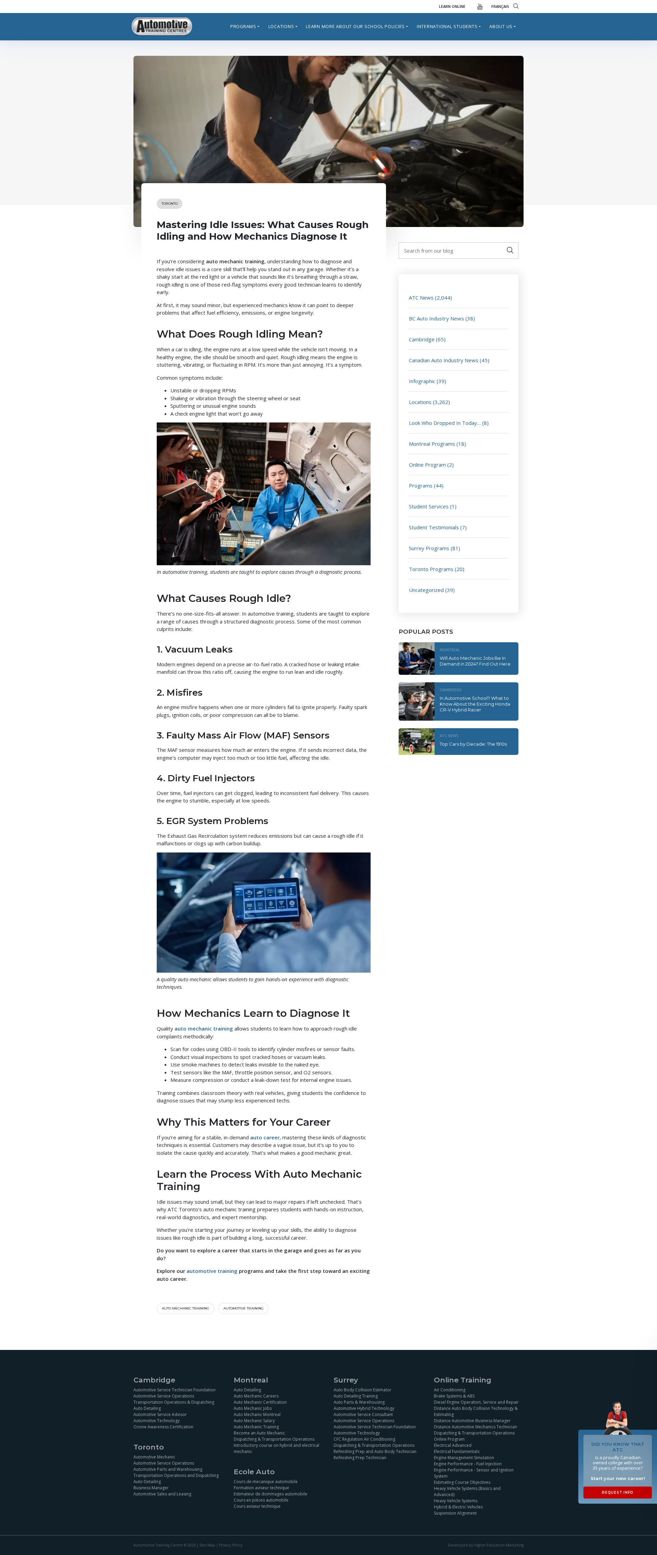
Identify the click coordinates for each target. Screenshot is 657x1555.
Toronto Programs (431, 569)
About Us (501, 26)
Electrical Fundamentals (456, 1451)
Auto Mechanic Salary (254, 1421)
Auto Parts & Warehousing (359, 1402)
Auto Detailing (147, 1408)
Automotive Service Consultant (363, 1414)
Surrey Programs (429, 548)
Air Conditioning (449, 1390)
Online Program (427, 464)
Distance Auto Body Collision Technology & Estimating (476, 1411)
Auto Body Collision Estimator (362, 1390)
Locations (281, 26)
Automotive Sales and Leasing (162, 1494)
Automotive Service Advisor (160, 1414)
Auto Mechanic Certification (260, 1402)
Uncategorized (426, 589)
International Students (447, 26)
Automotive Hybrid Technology (364, 1408)
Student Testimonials (434, 527)
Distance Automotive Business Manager (472, 1421)
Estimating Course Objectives (462, 1482)
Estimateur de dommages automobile (270, 1494)
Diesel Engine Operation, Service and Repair (476, 1402)
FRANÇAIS (500, 6)
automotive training (243, 1308)
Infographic (422, 381)
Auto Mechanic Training (256, 1427)
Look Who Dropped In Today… (445, 422)
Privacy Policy (230, 1545)
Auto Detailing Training (356, 1396)
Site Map (207, 1545)
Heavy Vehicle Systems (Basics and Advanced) (467, 1491)
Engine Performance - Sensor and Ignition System (474, 1473)
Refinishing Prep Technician (360, 1458)
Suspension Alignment (455, 1513)
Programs (243, 26)
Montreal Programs (432, 443)
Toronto (170, 203)
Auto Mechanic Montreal (257, 1414)
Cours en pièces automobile (261, 1500)
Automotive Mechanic (154, 1457)
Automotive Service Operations (163, 1396)
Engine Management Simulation (464, 1458)
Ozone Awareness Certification (163, 1427)
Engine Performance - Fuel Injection (468, 1464)
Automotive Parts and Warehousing (167, 1469)
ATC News (421, 297)
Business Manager (151, 1488)
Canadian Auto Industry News (443, 360)
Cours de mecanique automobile (266, 1481)
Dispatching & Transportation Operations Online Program (474, 1436)
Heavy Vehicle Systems (455, 1501)
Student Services (429, 506)
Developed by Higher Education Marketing (486, 1545)
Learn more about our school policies (355, 26)
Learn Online (452, 6)
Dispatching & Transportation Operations (274, 1439)
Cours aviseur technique (257, 1506)
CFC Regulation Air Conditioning (364, 1439)
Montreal (450, 649)
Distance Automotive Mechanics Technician (475, 1427)
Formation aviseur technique (261, 1488)
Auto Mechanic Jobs (253, 1408)
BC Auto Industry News (436, 318)
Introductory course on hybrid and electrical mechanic (276, 1448)
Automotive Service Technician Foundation (174, 1390)
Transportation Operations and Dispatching (176, 1475)
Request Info (617, 1492)
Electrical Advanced (453, 1445)
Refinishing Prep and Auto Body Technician (375, 1451)
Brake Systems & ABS (454, 1396)
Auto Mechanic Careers (256, 1396)
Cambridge (422, 339)
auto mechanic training (185, 1308)
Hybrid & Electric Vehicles (458, 1507)
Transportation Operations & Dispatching (173, 1402)
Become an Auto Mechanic (259, 1433)
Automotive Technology (156, 1421)
